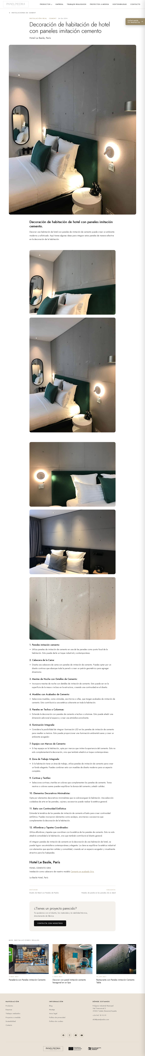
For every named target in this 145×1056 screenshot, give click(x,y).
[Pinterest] (75, 1035)
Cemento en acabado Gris (82, 871)
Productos (45, 4)
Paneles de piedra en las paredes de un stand (99, 891)
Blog (50, 1006)
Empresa (59, 4)
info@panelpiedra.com (101, 1019)
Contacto (135, 4)
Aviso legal (53, 1013)
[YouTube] (81, 1035)
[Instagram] (69, 1035)
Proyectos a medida (99, 4)
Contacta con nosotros (50, 923)
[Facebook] (63, 1035)
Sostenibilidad (120, 4)
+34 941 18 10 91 (99, 1015)
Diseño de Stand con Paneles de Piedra (44, 891)
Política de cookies (56, 1021)
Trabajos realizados (76, 4)
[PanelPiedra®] (15, 4)
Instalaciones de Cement (24, 13)
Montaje (52, 1009)
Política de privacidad (57, 1017)
